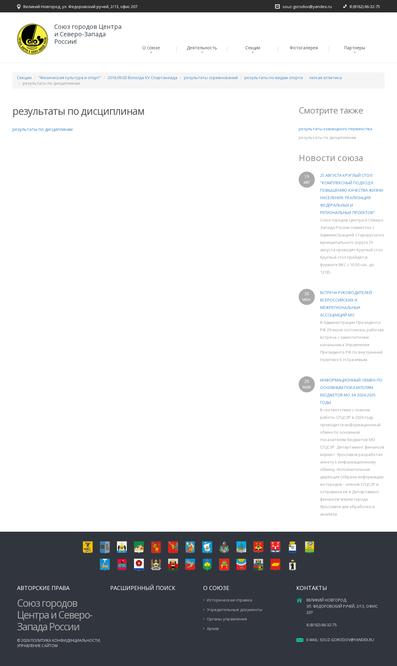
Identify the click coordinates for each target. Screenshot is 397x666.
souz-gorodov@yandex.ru (307, 6)
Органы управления (227, 619)
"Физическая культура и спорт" (69, 77)
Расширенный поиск (142, 588)
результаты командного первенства (335, 129)
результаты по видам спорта (273, 77)
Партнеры (354, 48)
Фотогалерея (304, 48)
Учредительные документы (234, 609)
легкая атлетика (325, 77)
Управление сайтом (37, 645)
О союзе (151, 48)
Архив (213, 628)
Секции (252, 48)
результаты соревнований (211, 77)
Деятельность (202, 48)
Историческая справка (229, 600)
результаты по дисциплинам (42, 129)
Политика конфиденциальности (65, 640)
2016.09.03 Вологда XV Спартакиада (142, 77)
